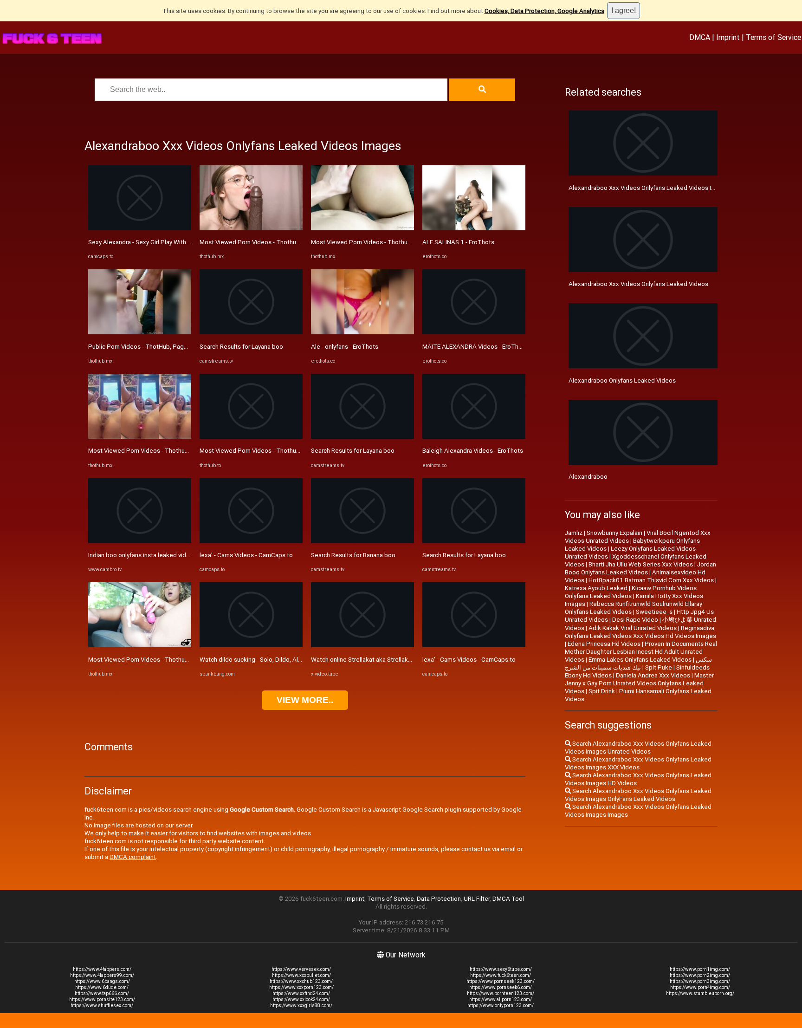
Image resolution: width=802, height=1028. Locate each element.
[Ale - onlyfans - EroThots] (362, 332)
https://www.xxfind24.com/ (301, 993)
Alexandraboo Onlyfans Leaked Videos (622, 380)
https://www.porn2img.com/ (700, 975)
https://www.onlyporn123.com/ (500, 1005)
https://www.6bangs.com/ (102, 981)
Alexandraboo (588, 477)
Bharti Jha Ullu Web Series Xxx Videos (641, 564)
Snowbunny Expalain (614, 533)
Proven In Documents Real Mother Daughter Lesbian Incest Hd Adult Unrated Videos (641, 652)
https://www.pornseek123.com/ (500, 981)
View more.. (305, 700)
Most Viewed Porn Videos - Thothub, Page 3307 (154, 451)
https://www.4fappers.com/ (102, 969)
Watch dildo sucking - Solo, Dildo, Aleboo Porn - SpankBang (281, 660)
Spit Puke (658, 667)
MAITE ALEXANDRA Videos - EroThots (475, 347)
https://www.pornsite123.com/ (102, 999)
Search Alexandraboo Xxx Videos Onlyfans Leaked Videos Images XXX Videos (638, 763)
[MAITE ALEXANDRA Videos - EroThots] (473, 332)
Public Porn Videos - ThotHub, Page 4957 (145, 347)
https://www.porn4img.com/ (700, 987)
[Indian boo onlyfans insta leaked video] (139, 541)
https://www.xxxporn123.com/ (301, 987)
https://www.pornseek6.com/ (500, 987)
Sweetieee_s (654, 612)
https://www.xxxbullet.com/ (301, 975)
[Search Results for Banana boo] (362, 541)
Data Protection (439, 899)
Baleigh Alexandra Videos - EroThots (472, 451)
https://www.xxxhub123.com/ (301, 981)
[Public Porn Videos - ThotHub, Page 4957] (139, 332)
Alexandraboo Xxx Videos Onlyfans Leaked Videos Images (649, 188)
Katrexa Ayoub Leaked (596, 588)
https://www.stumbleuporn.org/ (700, 993)
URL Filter (477, 899)
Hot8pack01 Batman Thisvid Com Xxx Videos (651, 580)
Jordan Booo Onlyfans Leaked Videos (640, 568)
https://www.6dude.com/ (102, 987)
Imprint (728, 37)
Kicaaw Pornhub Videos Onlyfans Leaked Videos (631, 592)
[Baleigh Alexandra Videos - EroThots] (473, 437)
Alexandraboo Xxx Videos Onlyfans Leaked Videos (638, 284)
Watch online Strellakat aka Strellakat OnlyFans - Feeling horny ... (398, 660)
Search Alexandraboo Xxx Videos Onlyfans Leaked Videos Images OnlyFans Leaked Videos (638, 795)
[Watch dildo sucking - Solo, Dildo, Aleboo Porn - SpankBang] (251, 645)
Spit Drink (602, 691)
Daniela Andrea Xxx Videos (653, 675)
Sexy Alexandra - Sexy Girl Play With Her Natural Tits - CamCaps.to (179, 242)
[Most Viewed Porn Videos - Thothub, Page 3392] (251, 437)
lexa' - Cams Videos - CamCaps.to (246, 555)
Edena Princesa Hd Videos (604, 644)
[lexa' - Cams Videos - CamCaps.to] (251, 541)
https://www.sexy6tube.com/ (501, 969)
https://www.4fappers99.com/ (102, 975)
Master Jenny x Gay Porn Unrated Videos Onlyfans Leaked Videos (639, 683)
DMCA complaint (133, 857)
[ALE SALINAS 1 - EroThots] (473, 228)
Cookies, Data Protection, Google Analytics (544, 11)
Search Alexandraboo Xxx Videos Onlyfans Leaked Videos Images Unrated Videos (638, 747)
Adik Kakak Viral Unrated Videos (633, 628)
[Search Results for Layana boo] (251, 332)
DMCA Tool (508, 899)
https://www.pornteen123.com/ (500, 993)
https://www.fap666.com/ (102, 993)
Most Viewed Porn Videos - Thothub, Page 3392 (266, 451)
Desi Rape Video (635, 620)
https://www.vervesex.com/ (301, 969)
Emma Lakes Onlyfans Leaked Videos (640, 660)
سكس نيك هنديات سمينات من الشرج (638, 663)
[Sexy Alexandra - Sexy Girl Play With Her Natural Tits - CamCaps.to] (139, 228)
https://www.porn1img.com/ (700, 969)
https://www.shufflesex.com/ (102, 1005)
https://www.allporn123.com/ (500, 999)
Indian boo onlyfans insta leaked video (141, 555)
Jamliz (573, 533)
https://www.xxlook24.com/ (301, 999)
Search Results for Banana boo (353, 555)
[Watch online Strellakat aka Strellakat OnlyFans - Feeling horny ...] (362, 645)
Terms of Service (773, 37)
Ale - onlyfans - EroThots (344, 347)
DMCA (699, 37)
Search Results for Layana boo (241, 347)
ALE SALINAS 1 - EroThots (458, 242)
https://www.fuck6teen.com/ (500, 975)
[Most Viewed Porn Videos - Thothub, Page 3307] (139, 437)
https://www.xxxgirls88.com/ (301, 1005)
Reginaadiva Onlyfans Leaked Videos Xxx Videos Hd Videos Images (640, 632)
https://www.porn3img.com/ (700, 981)
